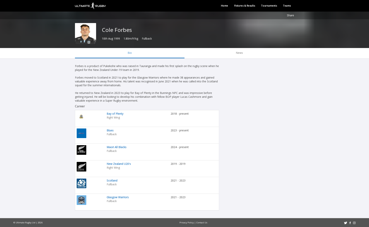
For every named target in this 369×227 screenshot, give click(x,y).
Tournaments (269, 5)
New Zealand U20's (119, 164)
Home (224, 5)
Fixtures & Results (244, 5)
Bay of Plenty (115, 113)
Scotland (112, 180)
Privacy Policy (187, 222)
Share (290, 15)
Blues (110, 130)
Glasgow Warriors (118, 197)
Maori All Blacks (116, 147)
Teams (287, 5)
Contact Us (201, 222)
